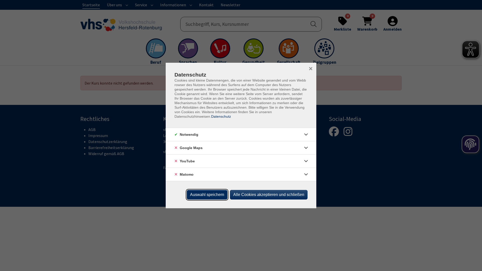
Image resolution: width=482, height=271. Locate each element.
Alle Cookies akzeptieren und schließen (268, 194)
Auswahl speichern (207, 194)
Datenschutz (221, 116)
